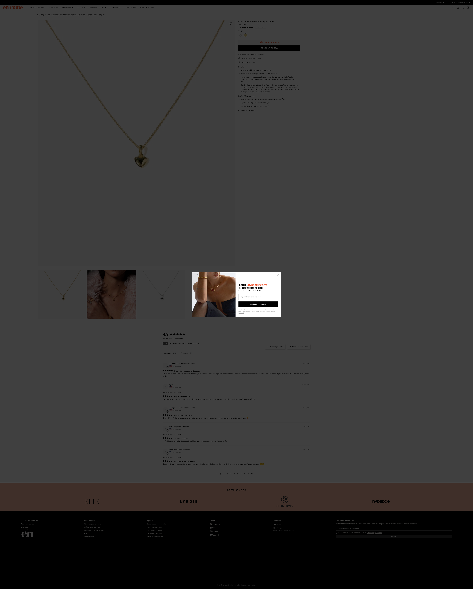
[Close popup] (277, 275)
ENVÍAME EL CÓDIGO (258, 304)
